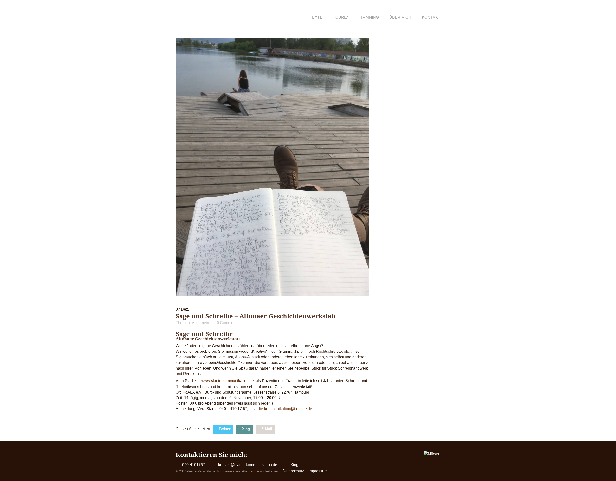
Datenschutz (293, 471)
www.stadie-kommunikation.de (227, 381)
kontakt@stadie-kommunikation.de (247, 465)
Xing (246, 429)
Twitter (225, 429)
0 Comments (227, 323)
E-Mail (266, 429)
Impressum (318, 471)
